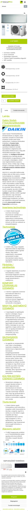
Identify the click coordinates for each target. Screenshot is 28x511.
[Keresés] (25, 6)
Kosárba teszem (13, 100)
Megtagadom (14, 501)
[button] (25, 472)
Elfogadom (14, 497)
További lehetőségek (14, 505)
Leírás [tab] (6, 110)
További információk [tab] (18, 110)
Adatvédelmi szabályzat (8, 509)
